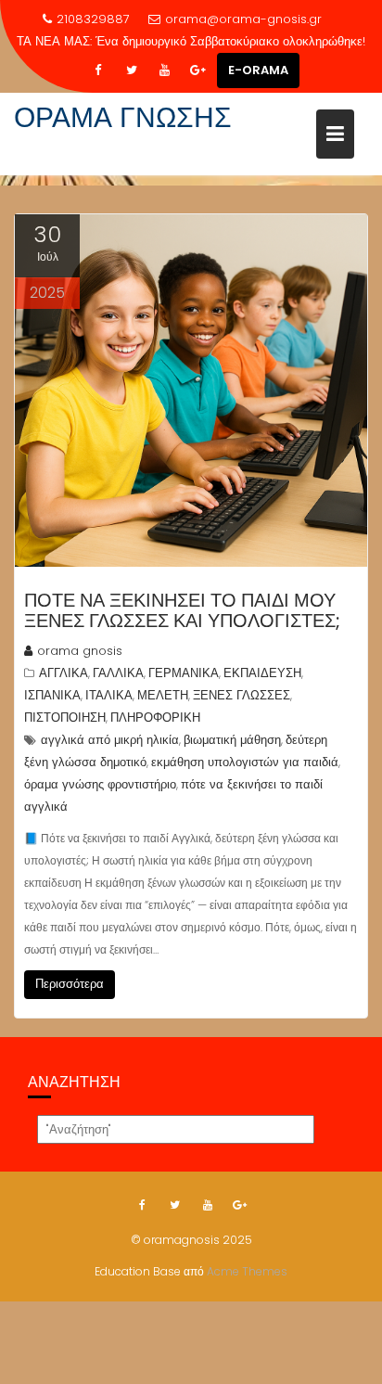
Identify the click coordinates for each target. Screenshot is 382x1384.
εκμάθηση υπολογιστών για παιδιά (244, 762)
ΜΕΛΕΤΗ (162, 695)
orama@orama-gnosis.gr (243, 19)
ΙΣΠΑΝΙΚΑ (52, 695)
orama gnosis (79, 651)
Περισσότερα (69, 984)
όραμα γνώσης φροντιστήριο (100, 784)
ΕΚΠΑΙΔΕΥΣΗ (262, 673)
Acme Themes (247, 1271)
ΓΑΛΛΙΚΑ (118, 673)
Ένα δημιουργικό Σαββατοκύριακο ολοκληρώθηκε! (230, 41)
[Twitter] (131, 70)
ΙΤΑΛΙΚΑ (109, 695)
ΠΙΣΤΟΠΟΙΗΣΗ (65, 717)
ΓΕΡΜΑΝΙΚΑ (183, 673)
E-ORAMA (258, 70)
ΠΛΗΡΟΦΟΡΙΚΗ (155, 717)
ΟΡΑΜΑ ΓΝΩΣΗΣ (123, 117)
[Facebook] (98, 70)
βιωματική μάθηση (232, 740)
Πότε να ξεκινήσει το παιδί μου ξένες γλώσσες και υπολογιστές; (182, 610)
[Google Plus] (198, 70)
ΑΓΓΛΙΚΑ (63, 673)
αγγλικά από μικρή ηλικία (110, 740)
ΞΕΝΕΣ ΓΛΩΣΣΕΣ (241, 695)
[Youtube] (165, 70)
